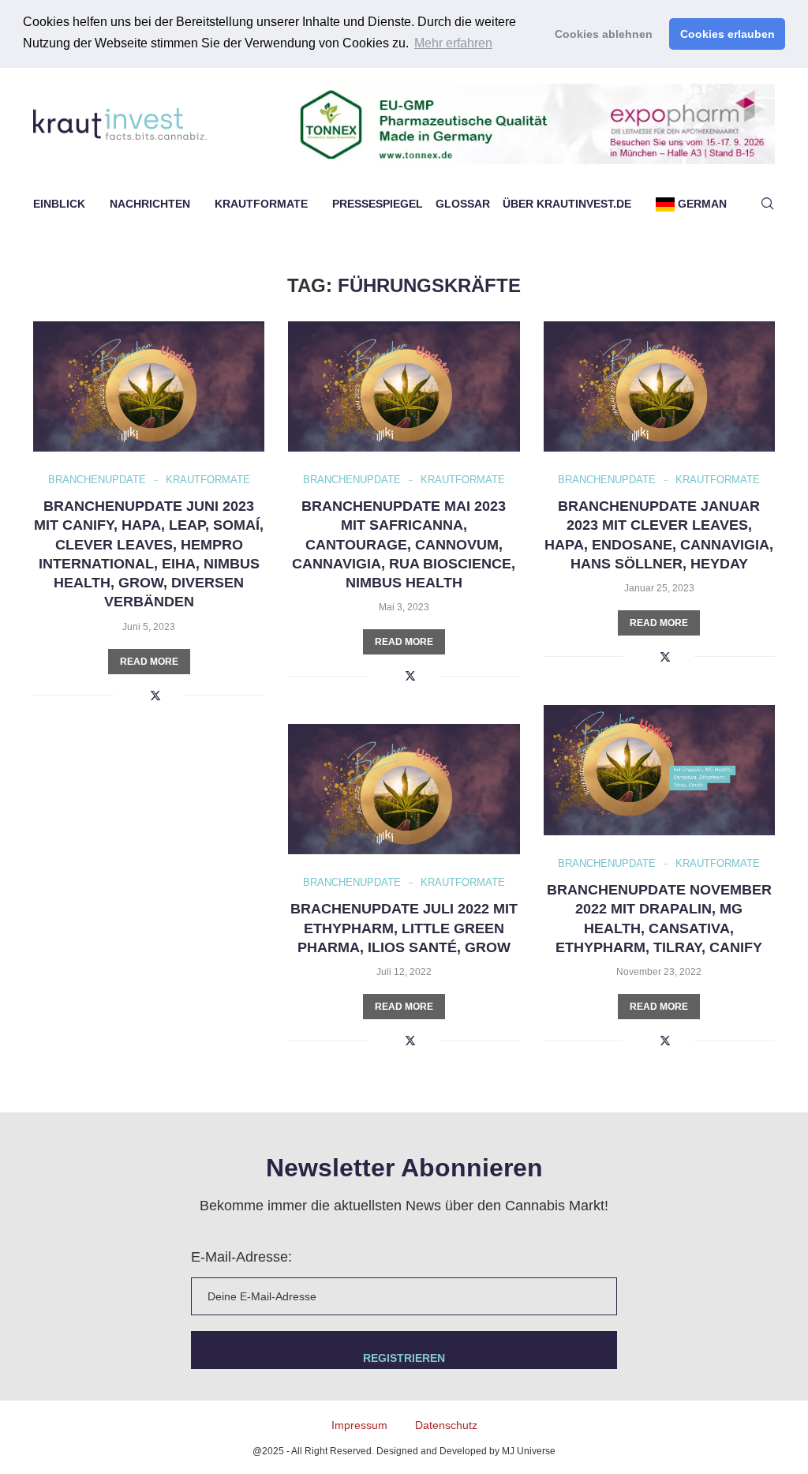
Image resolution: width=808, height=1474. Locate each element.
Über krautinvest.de (567, 203)
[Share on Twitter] (155, 695)
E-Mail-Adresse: (241, 1257)
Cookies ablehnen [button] (604, 34)
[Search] (767, 204)
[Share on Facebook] (137, 696)
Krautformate (261, 203)
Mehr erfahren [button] (453, 43)
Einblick (59, 203)
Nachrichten (150, 203)
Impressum (359, 1425)
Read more (149, 661)
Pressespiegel (377, 203)
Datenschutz (446, 1425)
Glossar (463, 203)
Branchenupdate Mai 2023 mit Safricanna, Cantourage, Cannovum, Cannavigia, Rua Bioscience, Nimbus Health (403, 544)
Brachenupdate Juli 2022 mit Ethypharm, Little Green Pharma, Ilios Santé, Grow (404, 928)
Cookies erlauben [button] (727, 34)
